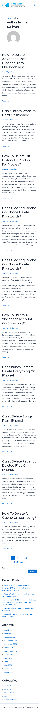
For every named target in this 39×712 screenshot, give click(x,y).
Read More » (7, 101)
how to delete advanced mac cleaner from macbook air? (14, 60)
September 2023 (10, 651)
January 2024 (9, 637)
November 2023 (10, 644)
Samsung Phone (10, 700)
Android (5, 169)
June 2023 (8, 662)
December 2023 (10, 641)
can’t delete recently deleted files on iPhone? (19, 465)
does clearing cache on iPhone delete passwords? (19, 212)
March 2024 (9, 630)
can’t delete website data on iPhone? (19, 113)
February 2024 (9, 634)
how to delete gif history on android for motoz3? (17, 160)
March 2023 (8, 672)
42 (26, 558)
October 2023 (9, 648)
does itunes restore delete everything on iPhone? (18, 371)
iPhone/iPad (9, 693)
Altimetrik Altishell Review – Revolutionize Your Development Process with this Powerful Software (19, 602)
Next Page (19, 562)
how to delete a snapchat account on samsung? (17, 319)
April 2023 (8, 669)
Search (5, 568)
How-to (5, 120)
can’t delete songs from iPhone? (17, 418)
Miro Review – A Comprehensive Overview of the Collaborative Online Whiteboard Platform (16, 588)
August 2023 (9, 655)
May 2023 (8, 665)
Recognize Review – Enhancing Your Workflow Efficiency (17, 615)
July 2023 (8, 658)
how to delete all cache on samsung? (19, 515)
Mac (4, 72)
